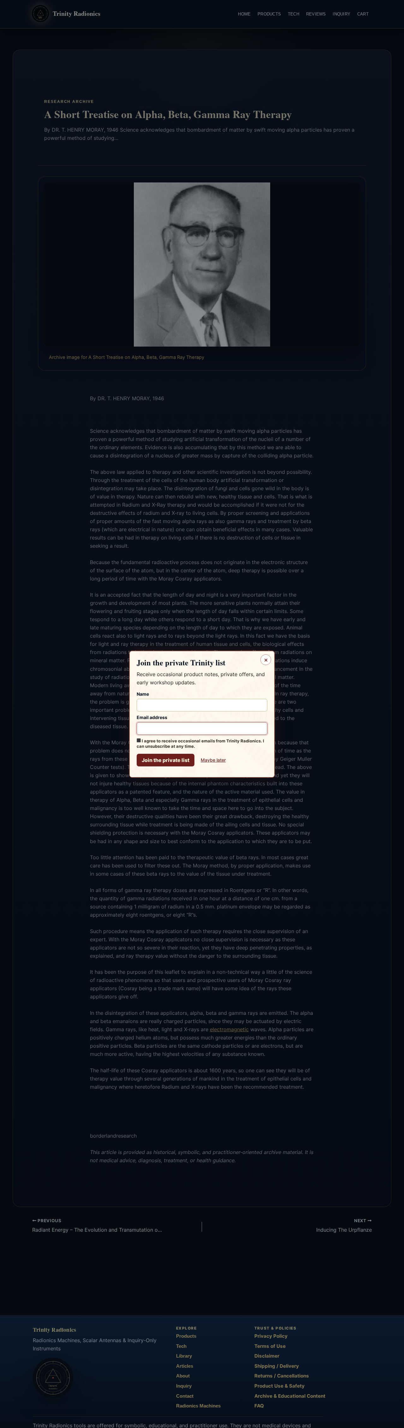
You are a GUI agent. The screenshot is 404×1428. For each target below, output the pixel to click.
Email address (152, 717)
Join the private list (165, 760)
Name (143, 693)
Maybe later (213, 759)
